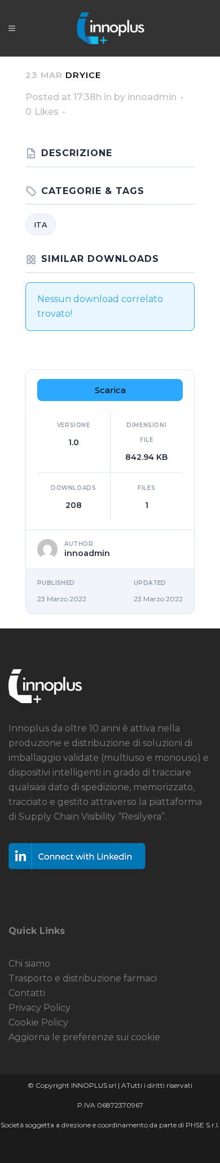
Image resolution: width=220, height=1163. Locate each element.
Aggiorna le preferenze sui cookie (84, 1037)
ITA (40, 224)
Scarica (110, 390)
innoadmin (152, 97)
